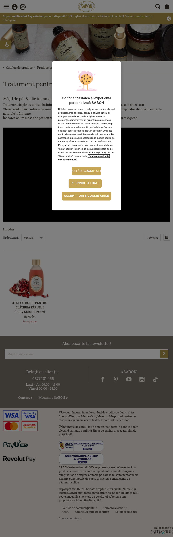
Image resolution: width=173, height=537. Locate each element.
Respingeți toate (85, 183)
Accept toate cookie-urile (86, 195)
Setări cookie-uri (86, 171)
